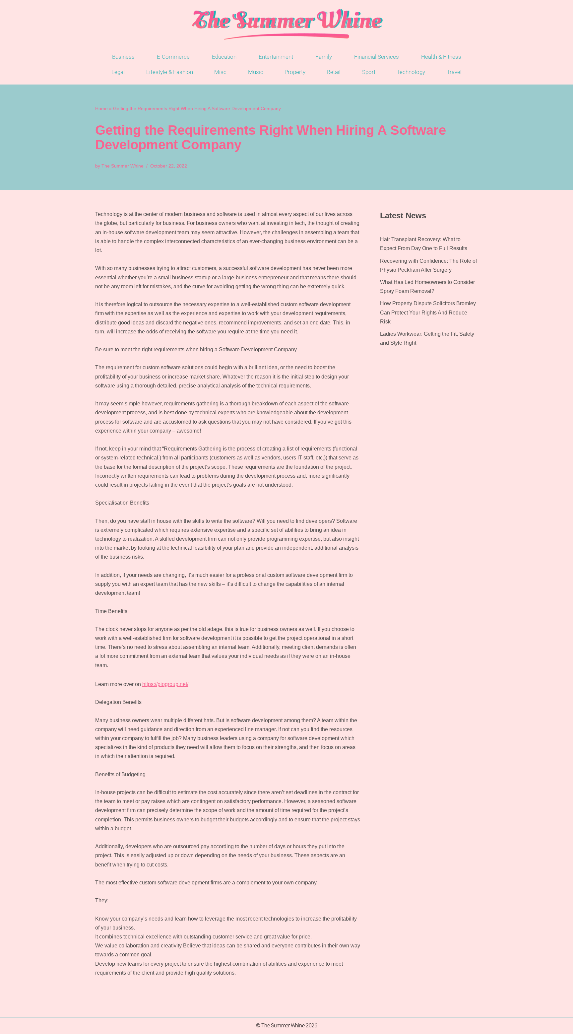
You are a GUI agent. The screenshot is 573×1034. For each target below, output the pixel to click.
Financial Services (376, 56)
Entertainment (276, 56)
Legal (118, 72)
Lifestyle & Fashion (169, 72)
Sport (368, 72)
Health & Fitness (441, 56)
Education (224, 56)
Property (295, 72)
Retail (334, 72)
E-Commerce (173, 56)
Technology (411, 72)
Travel (454, 72)
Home (101, 108)
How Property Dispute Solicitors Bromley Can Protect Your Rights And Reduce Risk (428, 312)
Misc (220, 72)
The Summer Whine (122, 166)
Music (255, 72)
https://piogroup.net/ (165, 684)
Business (123, 56)
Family (323, 56)
